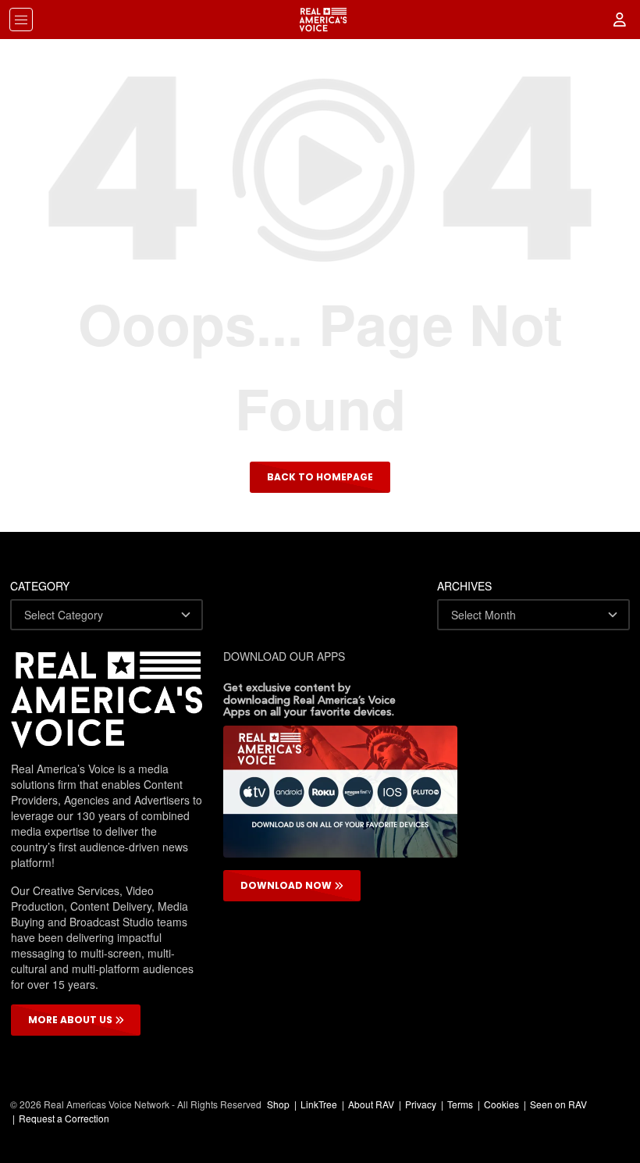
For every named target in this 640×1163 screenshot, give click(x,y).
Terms (460, 1104)
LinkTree (318, 1104)
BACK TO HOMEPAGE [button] (320, 476)
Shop (278, 1104)
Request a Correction (64, 1118)
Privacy (420, 1104)
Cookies (501, 1104)
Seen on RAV (558, 1104)
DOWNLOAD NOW (287, 885)
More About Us (71, 1019)
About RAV (371, 1104)
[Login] (620, 19)
